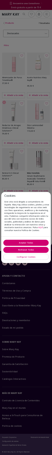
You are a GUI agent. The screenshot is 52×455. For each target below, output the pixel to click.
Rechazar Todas (26, 249)
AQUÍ (40, 227)
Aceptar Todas (26, 242)
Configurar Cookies (26, 257)
